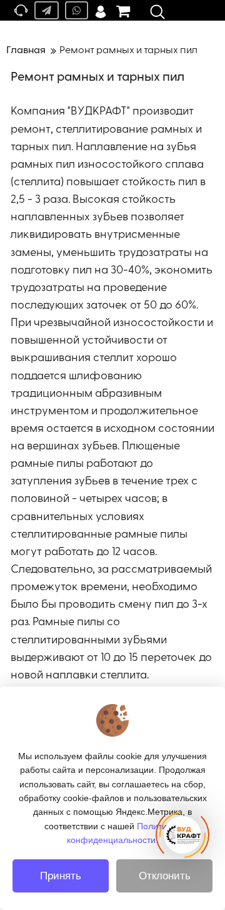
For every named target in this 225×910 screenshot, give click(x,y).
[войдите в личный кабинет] (100, 10)
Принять (60, 876)
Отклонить (165, 876)
